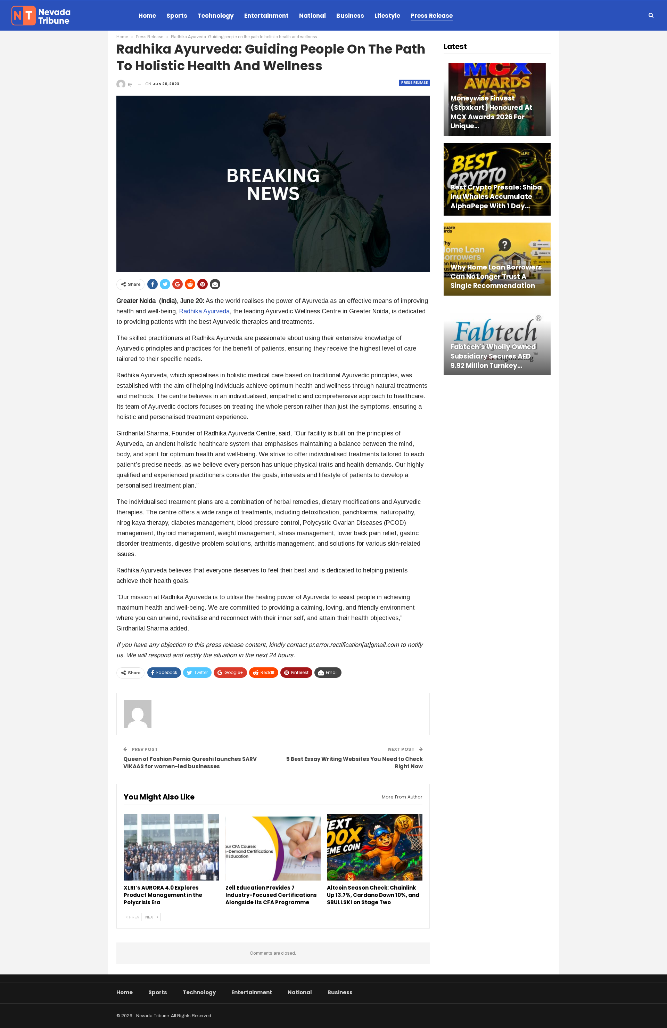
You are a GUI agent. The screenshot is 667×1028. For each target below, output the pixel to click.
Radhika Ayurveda (204, 311)
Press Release (432, 15)
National (312, 15)
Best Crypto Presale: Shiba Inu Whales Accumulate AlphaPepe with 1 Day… (496, 196)
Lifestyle (387, 15)
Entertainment (266, 15)
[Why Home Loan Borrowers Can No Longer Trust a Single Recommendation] (497, 259)
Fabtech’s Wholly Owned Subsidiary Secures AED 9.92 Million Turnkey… (493, 356)
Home (147, 15)
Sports (176, 15)
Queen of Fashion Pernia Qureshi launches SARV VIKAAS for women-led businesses (190, 762)
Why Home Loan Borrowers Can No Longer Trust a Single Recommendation (496, 276)
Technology (216, 15)
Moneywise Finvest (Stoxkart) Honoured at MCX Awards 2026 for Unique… (492, 112)
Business (350, 15)
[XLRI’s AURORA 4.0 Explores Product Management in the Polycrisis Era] (171, 847)
